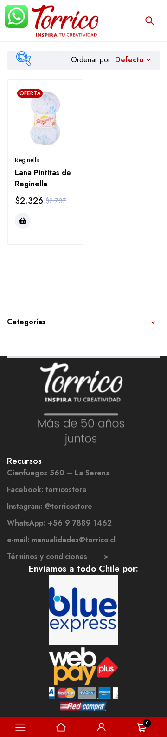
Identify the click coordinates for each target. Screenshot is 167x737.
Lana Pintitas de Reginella (43, 178)
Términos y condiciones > (57, 556)
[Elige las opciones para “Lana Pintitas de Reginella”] (23, 221)
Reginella (27, 160)
